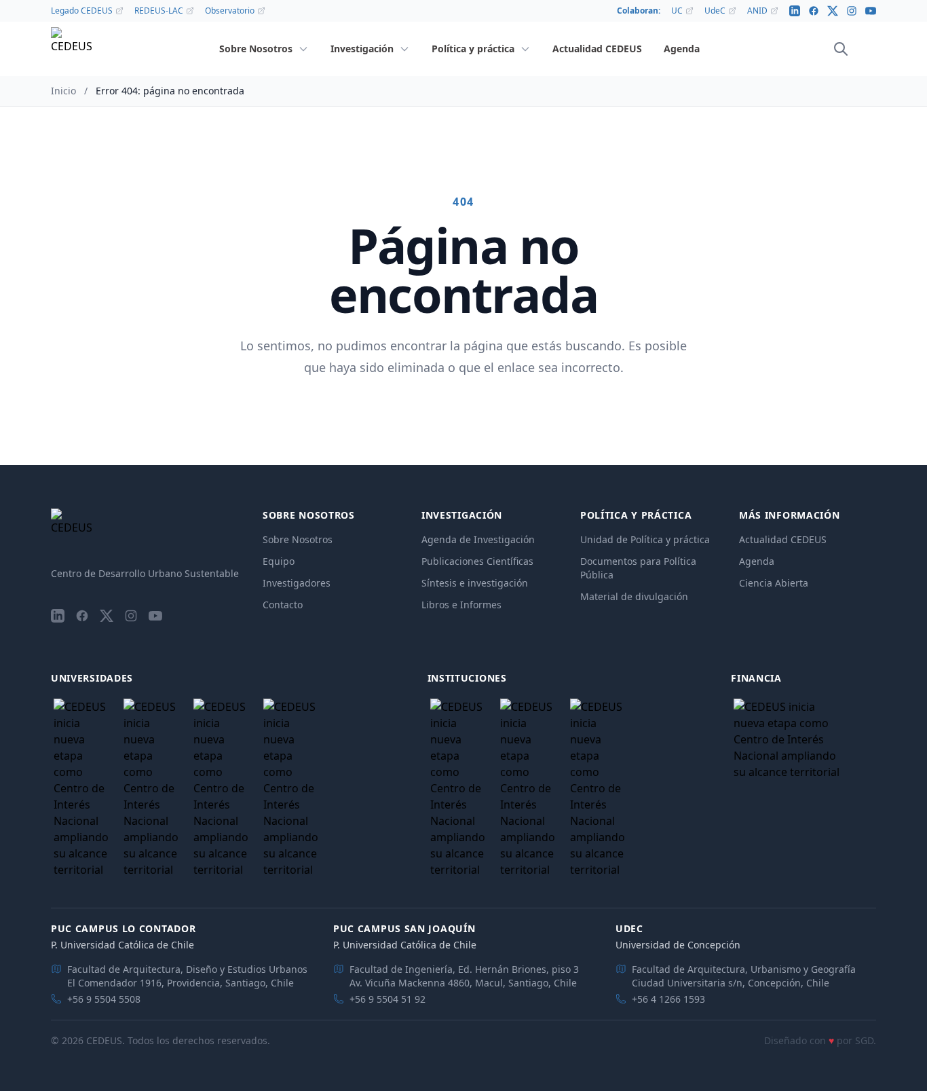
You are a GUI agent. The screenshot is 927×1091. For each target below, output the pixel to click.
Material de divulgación (634, 596)
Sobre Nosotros (298, 539)
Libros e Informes (461, 604)
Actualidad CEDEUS (783, 539)
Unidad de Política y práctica (645, 539)
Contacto (283, 604)
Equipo (279, 561)
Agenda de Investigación (478, 539)
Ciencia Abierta (773, 582)
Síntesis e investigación (474, 582)
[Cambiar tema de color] (859, 48)
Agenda (756, 561)
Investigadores (296, 582)
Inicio (63, 90)
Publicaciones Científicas (477, 561)
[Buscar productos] (840, 48)
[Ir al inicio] (71, 49)
